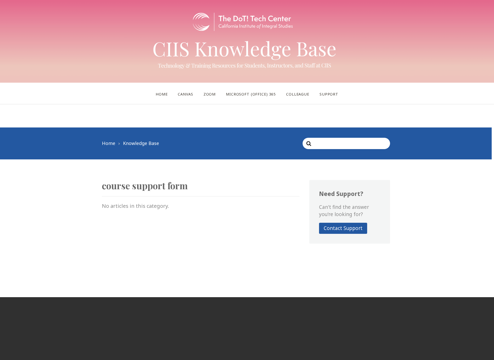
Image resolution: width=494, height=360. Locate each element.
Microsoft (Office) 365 (251, 94)
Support (329, 94)
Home (161, 94)
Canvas (185, 94)
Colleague (297, 94)
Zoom (210, 94)
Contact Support (343, 228)
